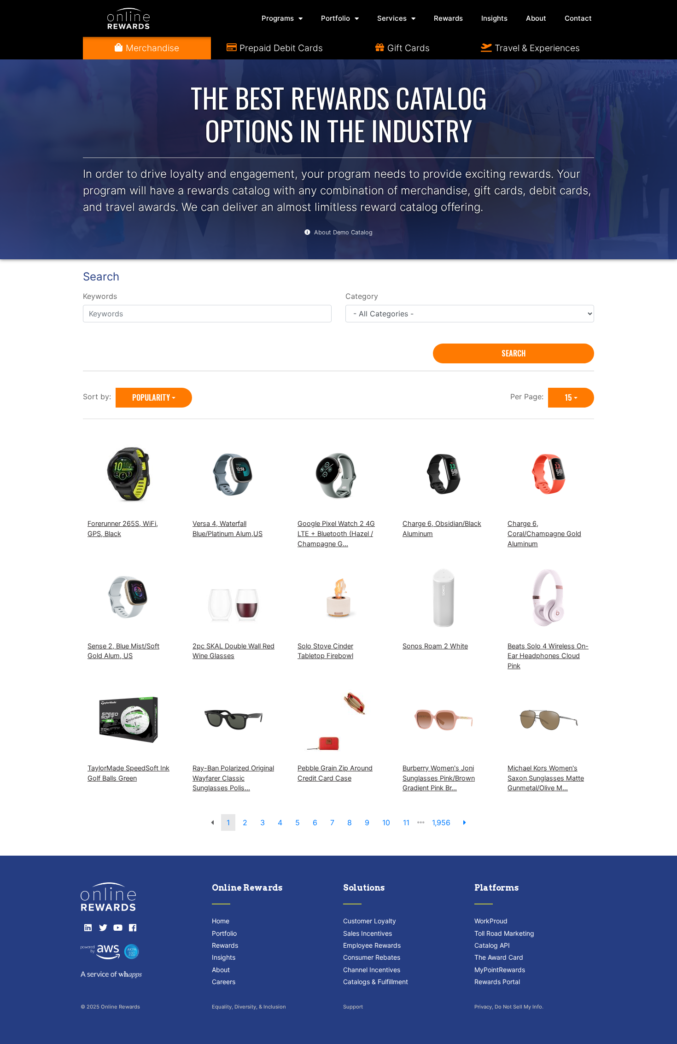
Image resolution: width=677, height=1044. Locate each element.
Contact (578, 18)
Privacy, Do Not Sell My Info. (508, 1006)
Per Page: (529, 396)
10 (386, 822)
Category (361, 296)
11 (406, 822)
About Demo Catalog (343, 232)
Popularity (151, 397)
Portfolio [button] (335, 18)
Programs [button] (278, 18)
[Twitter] (102, 927)
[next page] (465, 822)
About (536, 18)
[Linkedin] (88, 927)
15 (568, 397)
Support (353, 1006)
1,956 (441, 822)
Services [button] (392, 18)
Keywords (100, 296)
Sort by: (99, 396)
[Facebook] (132, 927)
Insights (494, 18)
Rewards (448, 18)
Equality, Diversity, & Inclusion (249, 1006)
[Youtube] (118, 927)
